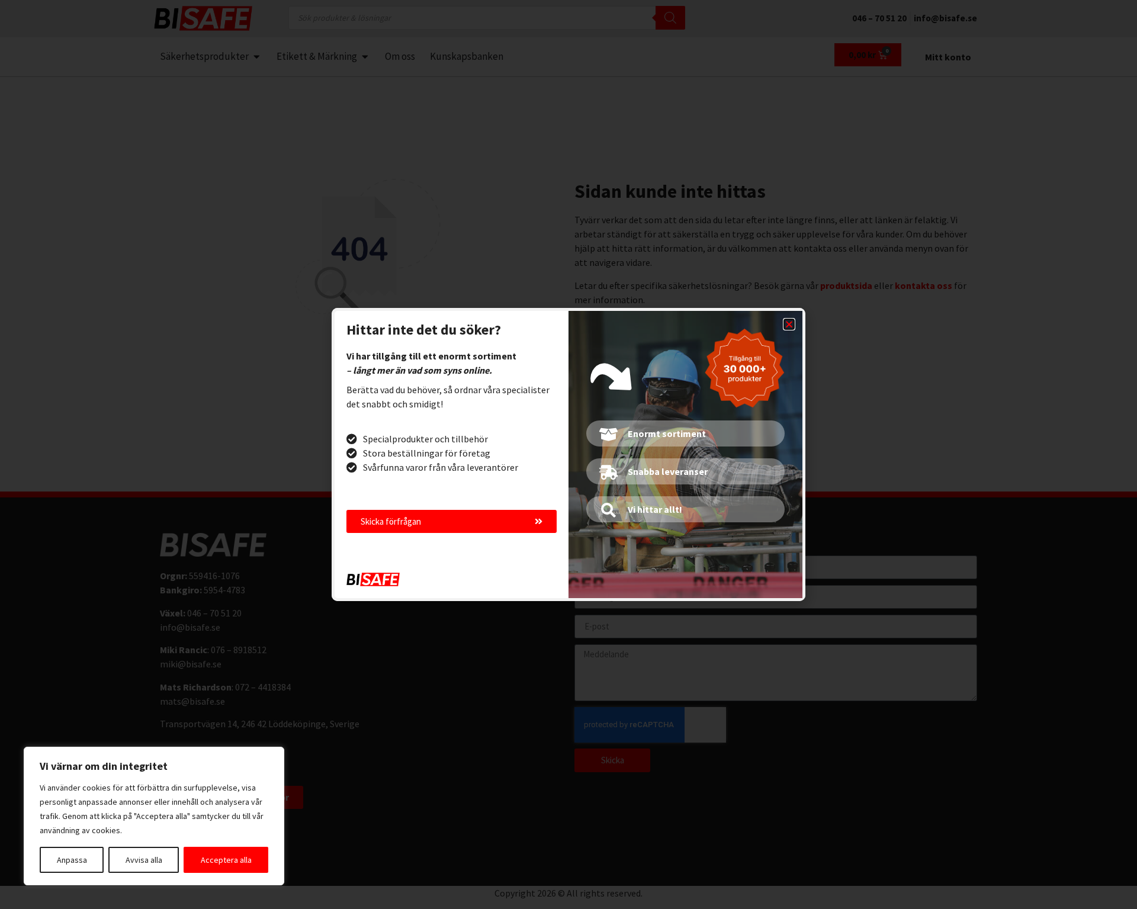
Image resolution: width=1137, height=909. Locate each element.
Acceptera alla (226, 860)
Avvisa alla (144, 860)
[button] (789, 324)
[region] (154, 816)
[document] (568, 454)
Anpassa (72, 860)
